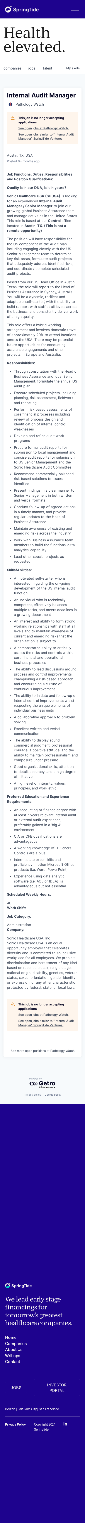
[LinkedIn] (65, 1424)
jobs (31, 68)
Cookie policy (53, 1094)
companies (12, 68)
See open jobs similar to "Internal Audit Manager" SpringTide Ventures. (46, 136)
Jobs (16, 1387)
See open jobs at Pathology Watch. (43, 128)
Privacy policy (32, 1094)
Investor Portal (57, 1387)
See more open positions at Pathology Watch (43, 1051)
